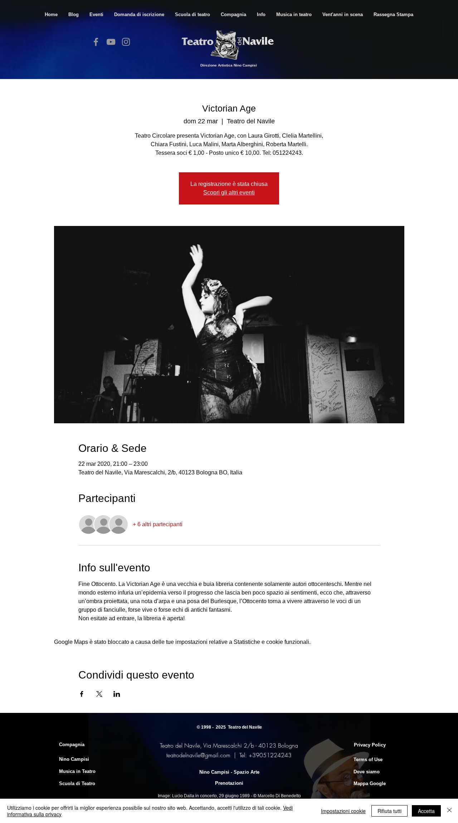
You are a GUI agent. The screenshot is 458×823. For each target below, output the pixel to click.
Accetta (426, 810)
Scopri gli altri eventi (229, 192)
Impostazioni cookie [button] (343, 810)
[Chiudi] (449, 810)
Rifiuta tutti (389, 810)
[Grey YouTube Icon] (111, 41)
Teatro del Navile (245, 727)
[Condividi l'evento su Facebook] (81, 694)
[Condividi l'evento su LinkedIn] (116, 694)
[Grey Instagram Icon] (126, 41)
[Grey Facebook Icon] (96, 41)
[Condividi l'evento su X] (99, 694)
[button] (192, 14)
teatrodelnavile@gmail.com (198, 755)
